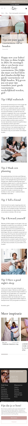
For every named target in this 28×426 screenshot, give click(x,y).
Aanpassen (14, 421)
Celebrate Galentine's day (10, 344)
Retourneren (16, 391)
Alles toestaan (14, 417)
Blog (3, 342)
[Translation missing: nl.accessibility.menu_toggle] (2, 8)
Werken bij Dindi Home (5, 398)
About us (3, 387)
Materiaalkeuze (4, 391)
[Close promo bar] (26, 1)
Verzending (16, 389)
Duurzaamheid (4, 389)
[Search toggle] (4, 8)
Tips (3, 36)
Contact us (16, 387)
